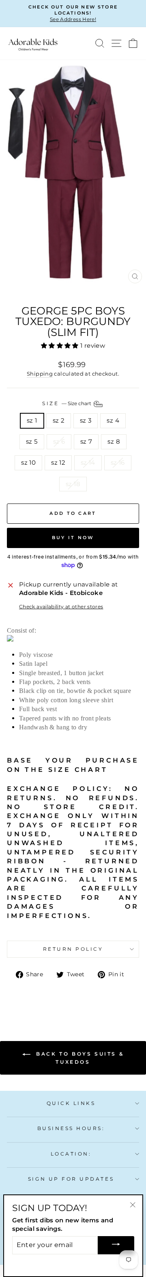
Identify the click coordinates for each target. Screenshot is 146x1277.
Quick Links (71, 1103)
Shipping (40, 374)
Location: (71, 1154)
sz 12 (58, 462)
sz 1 (32, 420)
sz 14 (88, 462)
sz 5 (31, 441)
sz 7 (86, 441)
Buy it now (73, 537)
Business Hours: (71, 1128)
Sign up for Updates (71, 1179)
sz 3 (85, 420)
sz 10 (28, 462)
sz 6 (59, 441)
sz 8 (113, 441)
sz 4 (113, 420)
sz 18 (73, 484)
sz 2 (58, 420)
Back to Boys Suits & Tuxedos (79, 1058)
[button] (60, 345)
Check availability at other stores (61, 607)
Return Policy (73, 949)
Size (67, 403)
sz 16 (118, 462)
